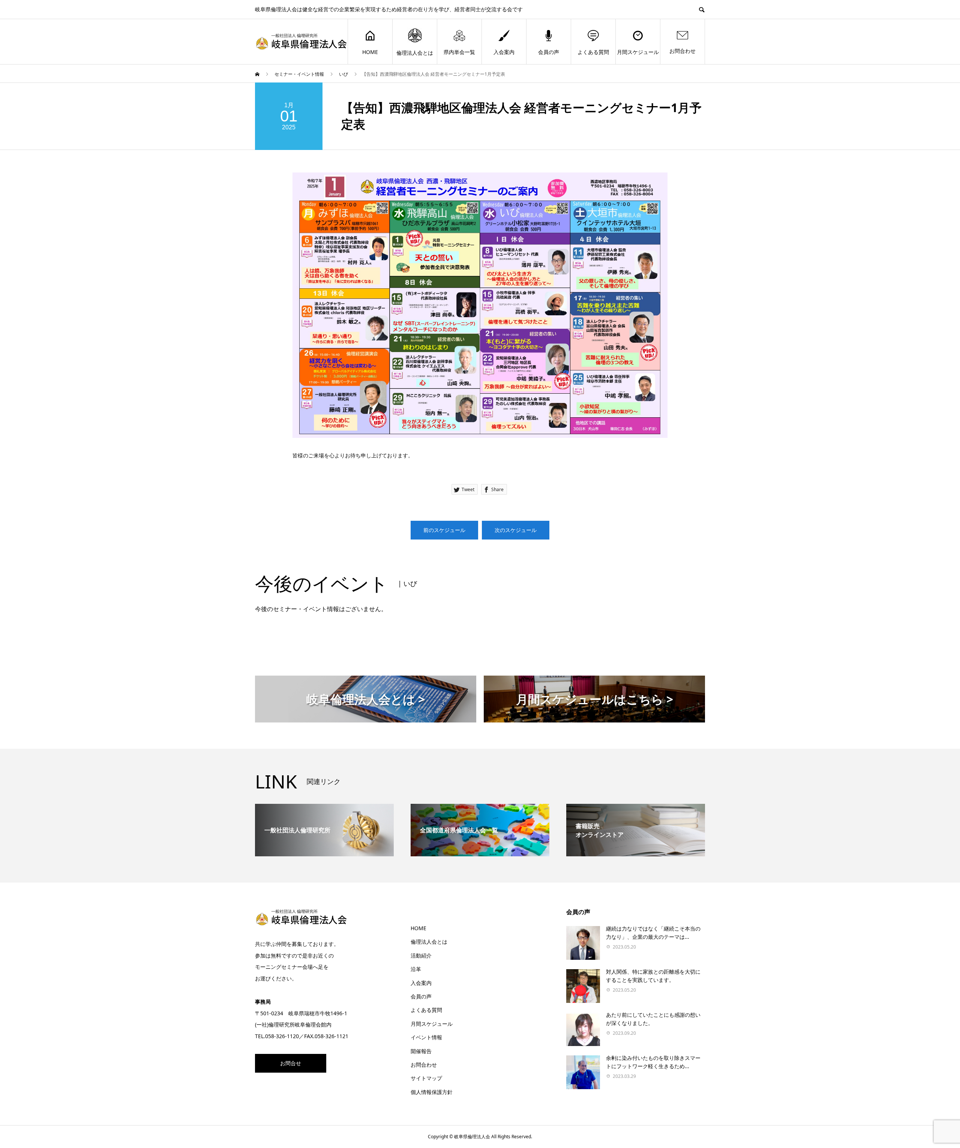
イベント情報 (426, 1037)
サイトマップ (426, 1078)
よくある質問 (593, 51)
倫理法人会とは (414, 52)
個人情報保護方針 (432, 1092)
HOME (370, 51)
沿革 (416, 969)
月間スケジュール (638, 51)
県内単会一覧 (459, 51)
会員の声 (548, 51)
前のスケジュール (444, 530)
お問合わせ (682, 50)
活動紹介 (421, 955)
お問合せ (290, 1063)
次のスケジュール (516, 530)
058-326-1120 (282, 1036)
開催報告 (421, 1051)
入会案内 (504, 51)
